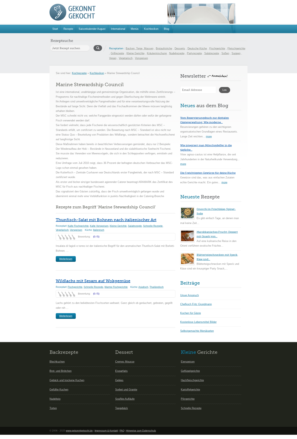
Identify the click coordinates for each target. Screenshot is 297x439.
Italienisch (98, 230)
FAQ (122, 430)
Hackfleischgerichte (192, 380)
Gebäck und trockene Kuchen (67, 380)
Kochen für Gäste (190, 313)
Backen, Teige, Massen (139, 48)
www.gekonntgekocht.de (79, 430)
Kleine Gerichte (135, 53)
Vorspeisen (141, 58)
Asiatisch (143, 287)
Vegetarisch (126, 58)
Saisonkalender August (92, 28)
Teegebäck (121, 408)
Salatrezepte (211, 53)
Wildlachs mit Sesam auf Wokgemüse (93, 281)
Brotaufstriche (164, 48)
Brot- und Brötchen (61, 370)
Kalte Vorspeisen (99, 226)
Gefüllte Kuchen (59, 389)
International (118, 28)
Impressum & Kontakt (106, 430)
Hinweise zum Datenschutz (141, 430)
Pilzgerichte (188, 398)
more (209, 136)
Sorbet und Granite (126, 389)
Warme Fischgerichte (116, 287)
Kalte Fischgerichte (78, 226)
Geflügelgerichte (190, 370)
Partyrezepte (194, 53)
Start (55, 28)
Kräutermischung (157, 53)
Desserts (180, 48)
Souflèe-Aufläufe (125, 398)
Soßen (225, 53)
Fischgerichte (217, 48)
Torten (53, 408)
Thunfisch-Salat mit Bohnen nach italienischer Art (106, 219)
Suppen (236, 53)
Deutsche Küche (197, 48)
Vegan (112, 58)
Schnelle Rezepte (153, 226)
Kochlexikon (151, 28)
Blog (166, 28)
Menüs (135, 28)
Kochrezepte (79, 73)
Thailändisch (157, 287)
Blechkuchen (57, 361)
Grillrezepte (117, 53)
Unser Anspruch (189, 295)
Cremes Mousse (124, 361)
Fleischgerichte (236, 48)
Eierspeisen (188, 361)
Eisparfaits (121, 370)
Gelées (119, 380)
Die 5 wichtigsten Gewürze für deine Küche (208, 172)
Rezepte (68, 28)
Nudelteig (55, 398)
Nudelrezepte (176, 53)
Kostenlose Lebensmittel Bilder (198, 321)
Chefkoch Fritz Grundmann (196, 304)
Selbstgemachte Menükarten (197, 330)
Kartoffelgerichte (190, 389)
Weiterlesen (65, 259)
